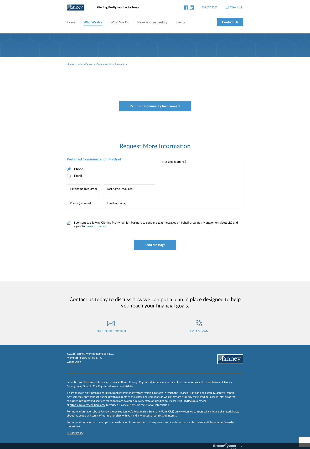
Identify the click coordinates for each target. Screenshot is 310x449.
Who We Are (92, 22)
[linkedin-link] (192, 7)
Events (180, 22)
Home (71, 22)
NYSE (91, 357)
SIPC (99, 357)
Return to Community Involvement (155, 106)
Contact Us (230, 22)
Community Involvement (110, 64)
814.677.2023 (199, 330)
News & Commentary (152, 22)
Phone (78, 169)
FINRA (82, 357)
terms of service (96, 226)
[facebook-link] (186, 7)
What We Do (119, 22)
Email (78, 176)
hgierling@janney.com (111, 330)
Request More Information (155, 146)
